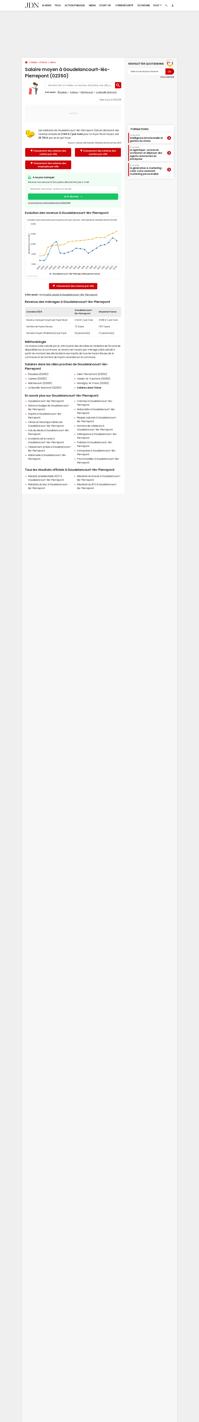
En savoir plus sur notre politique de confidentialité (49, 203)
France (43, 62)
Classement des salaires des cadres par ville (49, 152)
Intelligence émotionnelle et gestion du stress (146, 138)
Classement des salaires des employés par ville (49, 165)
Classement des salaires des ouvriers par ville (99, 152)
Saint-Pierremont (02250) (92, 374)
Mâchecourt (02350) (40, 383)
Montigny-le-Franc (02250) (93, 383)
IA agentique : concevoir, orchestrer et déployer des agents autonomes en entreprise (146, 153)
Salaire (34, 62)
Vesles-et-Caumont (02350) (93, 378)
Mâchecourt (87, 92)
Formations (139, 129)
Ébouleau (62, 92)
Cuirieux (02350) (37, 378)
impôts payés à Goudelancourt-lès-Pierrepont (70, 294)
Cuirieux (74, 92)
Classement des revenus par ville (75, 286)
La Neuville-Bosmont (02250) (44, 387)
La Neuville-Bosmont (106, 92)
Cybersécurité (124, 5)
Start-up (105, 5)
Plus (156, 5)
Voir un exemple (167, 77)
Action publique (75, 5)
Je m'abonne (71, 196)
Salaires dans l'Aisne (89, 387)
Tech (58, 5)
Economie (144, 5)
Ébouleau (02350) (38, 374)
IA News (46, 5)
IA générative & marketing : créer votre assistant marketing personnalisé (146, 170)
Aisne (53, 62)
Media (92, 5)
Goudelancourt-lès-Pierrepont (46, 401)
